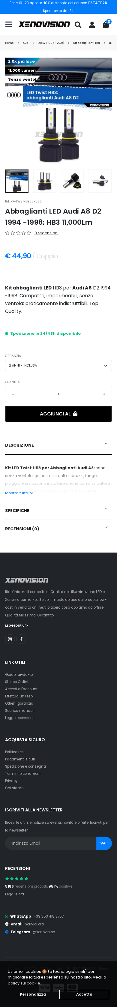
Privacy (11, 780)
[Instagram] (10, 639)
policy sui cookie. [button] (24, 983)
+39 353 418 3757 (49, 916)
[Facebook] (21, 639)
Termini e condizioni (22, 773)
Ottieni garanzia (19, 703)
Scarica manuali (19, 710)
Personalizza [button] (33, 994)
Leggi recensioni (19, 717)
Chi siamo (14, 788)
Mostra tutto (17, 493)
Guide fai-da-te (19, 674)
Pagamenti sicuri (20, 759)
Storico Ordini (16, 681)
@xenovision (44, 932)
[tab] (58, 445)
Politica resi (15, 752)
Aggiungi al (56, 414)
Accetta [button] (84, 994)
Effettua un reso (19, 696)
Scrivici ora (34, 924)
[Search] (78, 25)
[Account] (92, 25)
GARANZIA (13, 356)
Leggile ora (14, 894)
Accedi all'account (21, 689)
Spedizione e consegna (25, 766)
